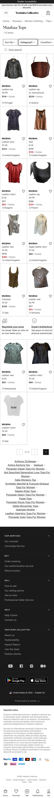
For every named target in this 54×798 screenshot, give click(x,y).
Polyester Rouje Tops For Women (25, 502)
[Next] (34, 452)
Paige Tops (25, 498)
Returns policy (12, 570)
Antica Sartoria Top (19, 465)
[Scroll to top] (46, 452)
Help (7, 610)
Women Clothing (34, 21)
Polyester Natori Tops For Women (25, 495)
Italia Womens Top (25, 480)
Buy (7, 556)
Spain (24, 782)
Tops (48, 21)
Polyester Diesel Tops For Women (25, 469)
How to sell (11, 586)
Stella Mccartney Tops (25, 506)
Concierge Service (15, 546)
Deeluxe (38, 465)
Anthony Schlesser (25, 461)
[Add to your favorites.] (23, 86)
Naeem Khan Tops (25, 491)
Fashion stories (13, 654)
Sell (7, 580)
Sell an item (11, 595)
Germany (42, 780)
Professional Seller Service (19, 600)
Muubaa (17, 21)
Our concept (11, 541)
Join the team (12, 649)
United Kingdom (19, 780)
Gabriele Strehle (25, 510)
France (8, 780)
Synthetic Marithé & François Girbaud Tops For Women (27, 485)
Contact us (10, 620)
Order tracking (12, 561)
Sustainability (12, 640)
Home (6, 21)
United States (32, 780)
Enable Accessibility (26, 1)
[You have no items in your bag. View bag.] (48, 13)
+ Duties (11, 96)
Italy (30, 782)
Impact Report (12, 644)
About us (9, 635)
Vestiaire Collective (17, 630)
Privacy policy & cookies (25, 700)
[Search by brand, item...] (6, 13)
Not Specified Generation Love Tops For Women (27, 474)
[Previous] (19, 452)
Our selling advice (14, 590)
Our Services (12, 536)
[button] (48, 13)
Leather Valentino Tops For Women (25, 513)
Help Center (11, 615)
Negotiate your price (13, 326)
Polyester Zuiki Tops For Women (27, 517)
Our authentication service (19, 566)
